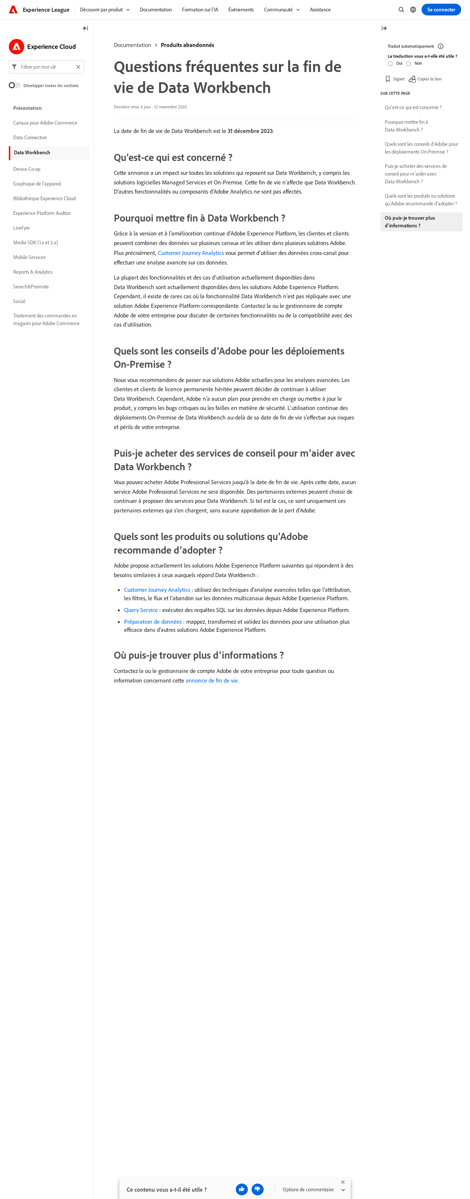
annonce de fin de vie (212, 680)
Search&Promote (31, 286)
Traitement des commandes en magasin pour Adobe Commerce (46, 319)
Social (19, 301)
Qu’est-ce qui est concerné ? (413, 107)
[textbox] (46, 66)
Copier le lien (429, 79)
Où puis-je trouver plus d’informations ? (410, 222)
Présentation (27, 108)
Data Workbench (32, 152)
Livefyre (21, 227)
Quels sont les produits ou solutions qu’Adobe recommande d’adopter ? (421, 199)
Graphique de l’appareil (37, 183)
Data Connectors (30, 137)
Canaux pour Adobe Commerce (45, 122)
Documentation (132, 44)
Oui (399, 63)
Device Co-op (26, 169)
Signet (399, 79)
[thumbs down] (258, 1189)
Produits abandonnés (187, 44)
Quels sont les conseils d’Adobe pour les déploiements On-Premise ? (421, 148)
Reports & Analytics (33, 272)
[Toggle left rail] (85, 29)
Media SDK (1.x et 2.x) (35, 242)
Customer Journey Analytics (191, 252)
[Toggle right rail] (384, 29)
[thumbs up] (242, 1189)
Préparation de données (153, 621)
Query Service (141, 609)
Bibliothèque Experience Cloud (44, 198)
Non (418, 63)
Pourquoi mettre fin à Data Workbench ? (406, 126)
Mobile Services (29, 257)
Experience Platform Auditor (41, 213)
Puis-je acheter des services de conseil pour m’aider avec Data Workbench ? (416, 174)
